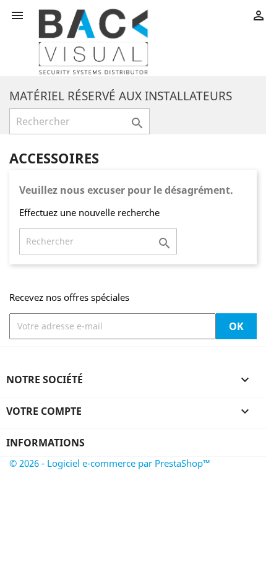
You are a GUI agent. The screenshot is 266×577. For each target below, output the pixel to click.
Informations (45, 442)
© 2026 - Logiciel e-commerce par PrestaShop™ (109, 463)
